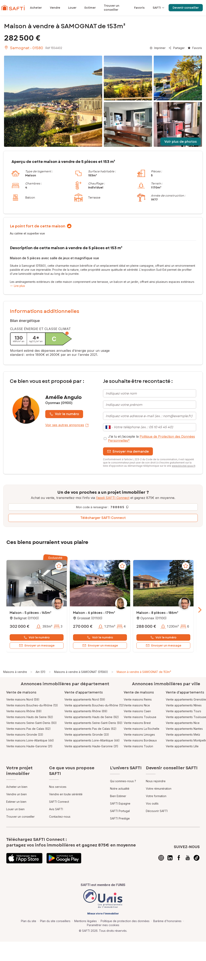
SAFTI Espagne (120, 803)
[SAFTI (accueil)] (13, 7)
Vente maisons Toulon (138, 746)
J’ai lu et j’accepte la (151, 438)
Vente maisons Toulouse (140, 717)
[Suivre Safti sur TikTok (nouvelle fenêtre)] (196, 858)
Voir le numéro (67, 414)
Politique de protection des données (125, 921)
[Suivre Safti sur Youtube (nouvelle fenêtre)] (187, 858)
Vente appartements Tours (183, 711)
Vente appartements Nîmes (184, 705)
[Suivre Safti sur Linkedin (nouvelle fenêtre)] (170, 858)
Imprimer (160, 48)
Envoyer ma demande (131, 451)
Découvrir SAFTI (157, 811)
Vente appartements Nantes (184, 728)
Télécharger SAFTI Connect (103, 517)
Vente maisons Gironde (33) (24, 734)
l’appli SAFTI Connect (112, 498)
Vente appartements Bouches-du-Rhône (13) (94, 705)
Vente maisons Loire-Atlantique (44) (30, 740)
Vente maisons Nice (137, 705)
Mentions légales (85, 921)
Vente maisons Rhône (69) (24, 711)
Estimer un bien (16, 801)
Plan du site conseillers (55, 921)
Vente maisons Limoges (139, 734)
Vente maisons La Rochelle (141, 728)
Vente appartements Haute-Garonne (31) (91, 746)
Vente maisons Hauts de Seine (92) (29, 717)
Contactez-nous (59, 816)
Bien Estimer (118, 796)
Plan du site (28, 921)
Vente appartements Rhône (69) (85, 711)
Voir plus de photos (180, 141)
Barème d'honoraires (167, 921)
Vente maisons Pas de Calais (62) (28, 728)
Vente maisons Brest (137, 723)
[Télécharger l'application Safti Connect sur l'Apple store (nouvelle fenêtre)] (24, 858)
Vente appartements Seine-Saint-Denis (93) (93, 723)
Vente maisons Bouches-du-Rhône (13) (32, 705)
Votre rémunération (158, 788)
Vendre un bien (16, 794)
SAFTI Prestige (120, 818)
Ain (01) (40, 672)
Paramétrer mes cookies (103, 925)
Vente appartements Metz (183, 734)
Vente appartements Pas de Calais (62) (90, 728)
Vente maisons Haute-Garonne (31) (29, 746)
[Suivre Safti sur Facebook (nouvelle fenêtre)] (179, 858)
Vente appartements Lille (182, 746)
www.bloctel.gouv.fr (183, 465)
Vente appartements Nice (183, 723)
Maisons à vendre (15, 672)
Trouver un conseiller (20, 816)
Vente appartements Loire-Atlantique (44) (92, 740)
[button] (36, 583)
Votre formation (156, 796)
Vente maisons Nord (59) (22, 699)
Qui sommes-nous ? (123, 781)
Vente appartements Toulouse (186, 717)
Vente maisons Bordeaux (140, 740)
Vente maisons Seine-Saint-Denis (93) (31, 723)
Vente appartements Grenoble (186, 699)
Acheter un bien (16, 786)
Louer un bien (15, 809)
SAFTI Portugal (120, 811)
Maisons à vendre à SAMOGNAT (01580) (81, 672)
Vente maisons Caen (137, 711)
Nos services (57, 786)
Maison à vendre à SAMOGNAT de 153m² (144, 672)
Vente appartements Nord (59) (84, 699)
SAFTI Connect (59, 801)
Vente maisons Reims (138, 699)
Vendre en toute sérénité (65, 794)
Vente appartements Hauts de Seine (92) (91, 717)
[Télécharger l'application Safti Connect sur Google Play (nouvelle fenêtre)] (63, 858)
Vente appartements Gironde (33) (86, 734)
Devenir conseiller (186, 8)
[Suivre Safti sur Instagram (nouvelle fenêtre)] (161, 858)
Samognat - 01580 (26, 48)
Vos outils (152, 803)
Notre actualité (119, 788)
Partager (179, 48)
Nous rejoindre (156, 781)
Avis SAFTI (56, 809)
